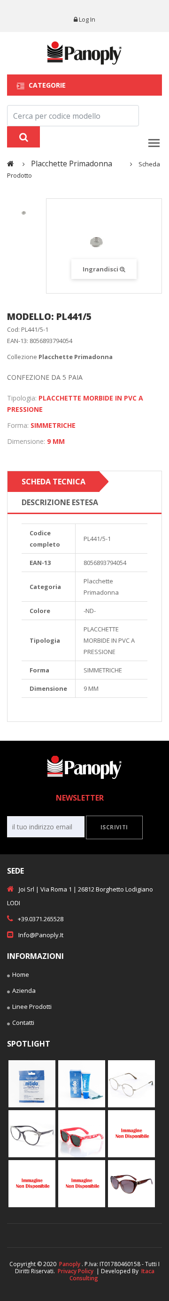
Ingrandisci (101, 269)
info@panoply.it (40, 935)
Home (20, 974)
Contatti (23, 1022)
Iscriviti (114, 827)
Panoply (69, 1264)
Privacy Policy (75, 1271)
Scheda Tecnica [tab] (53, 481)
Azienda (24, 990)
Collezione (60, 356)
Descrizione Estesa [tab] (60, 502)
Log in (87, 19)
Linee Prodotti (32, 1006)
